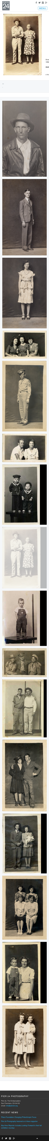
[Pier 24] (6, 10)
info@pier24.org (12, 1105)
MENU (42, 8)
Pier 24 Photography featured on (19, 1121)
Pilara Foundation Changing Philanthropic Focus (18, 1117)
